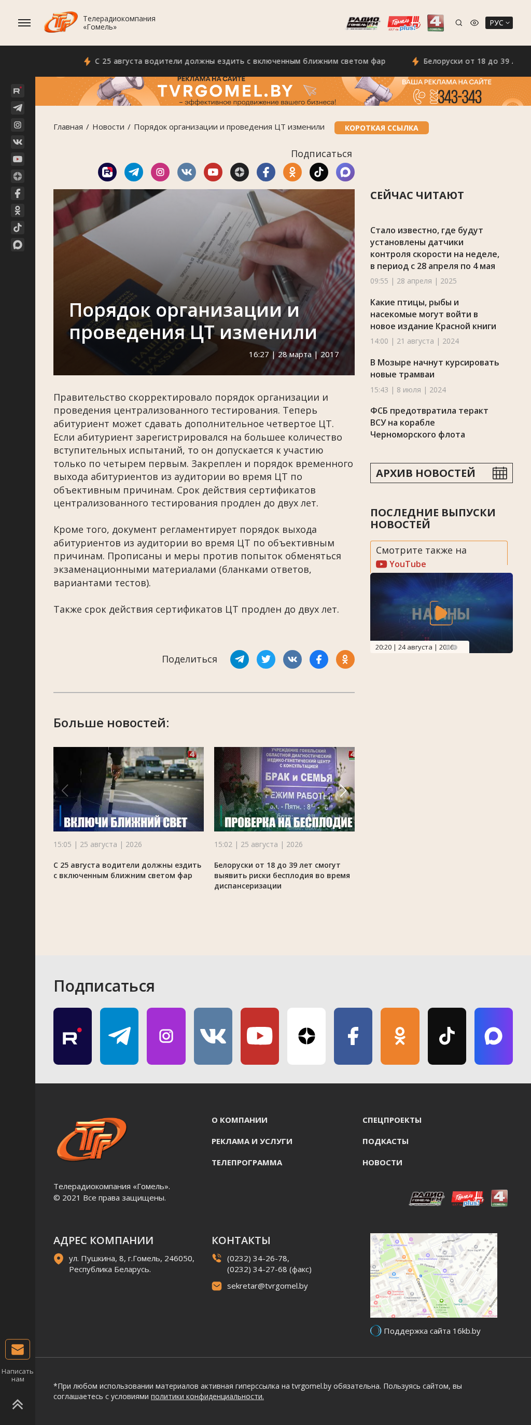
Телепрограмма (247, 1162)
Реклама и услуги (252, 1141)
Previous (447, 647)
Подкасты (385, 1141)
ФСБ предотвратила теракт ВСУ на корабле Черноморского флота (429, 422)
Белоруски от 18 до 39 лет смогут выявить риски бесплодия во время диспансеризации (282, 875)
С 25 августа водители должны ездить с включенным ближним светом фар (212, 61)
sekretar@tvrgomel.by (267, 1285)
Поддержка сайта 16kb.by (432, 1330)
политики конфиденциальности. (207, 1396)
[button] (343, 790)
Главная (68, 126)
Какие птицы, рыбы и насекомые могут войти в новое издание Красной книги (433, 314)
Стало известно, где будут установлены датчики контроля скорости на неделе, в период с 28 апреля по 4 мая (434, 247)
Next (454, 647)
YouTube (406, 564)
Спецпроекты (392, 1119)
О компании (240, 1119)
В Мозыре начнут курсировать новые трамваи (434, 368)
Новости (108, 126)
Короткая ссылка (381, 128)
